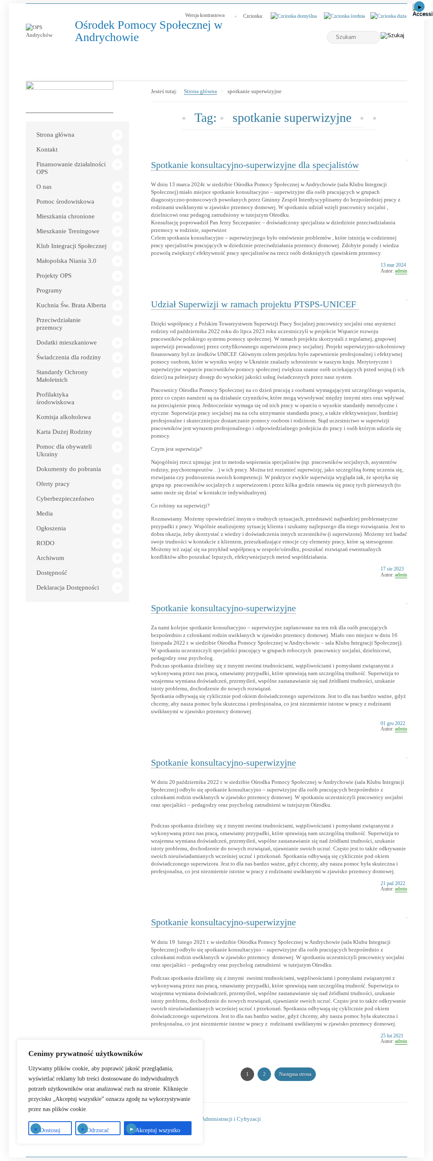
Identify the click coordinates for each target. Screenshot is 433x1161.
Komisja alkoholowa (63, 417)
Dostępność (51, 572)
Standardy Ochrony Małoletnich (62, 376)
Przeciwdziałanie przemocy (58, 324)
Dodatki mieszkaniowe (66, 342)
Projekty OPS (53, 275)
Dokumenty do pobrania (68, 469)
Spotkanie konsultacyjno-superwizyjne (223, 608)
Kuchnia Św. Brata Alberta (71, 305)
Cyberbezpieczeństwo (65, 498)
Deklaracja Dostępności (67, 587)
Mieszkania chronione (65, 216)
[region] (110, 1092)
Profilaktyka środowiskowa (55, 398)
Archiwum (50, 557)
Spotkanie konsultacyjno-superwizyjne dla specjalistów (255, 165)
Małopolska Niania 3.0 (66, 260)
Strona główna (55, 134)
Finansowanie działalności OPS (71, 168)
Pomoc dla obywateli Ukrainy (64, 450)
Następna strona (295, 1074)
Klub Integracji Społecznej (71, 246)
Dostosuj (50, 1130)
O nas (44, 186)
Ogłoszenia (51, 528)
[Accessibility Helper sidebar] (423, 10)
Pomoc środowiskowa (65, 201)
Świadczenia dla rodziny (68, 357)
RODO (45, 543)
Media (44, 513)
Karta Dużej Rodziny (64, 431)
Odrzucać (98, 1130)
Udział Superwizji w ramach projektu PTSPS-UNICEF (255, 304)
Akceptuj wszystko (157, 1130)
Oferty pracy (53, 483)
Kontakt (47, 149)
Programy (49, 290)
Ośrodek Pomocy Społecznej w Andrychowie (148, 31)
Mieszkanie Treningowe (67, 231)
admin (401, 271)
